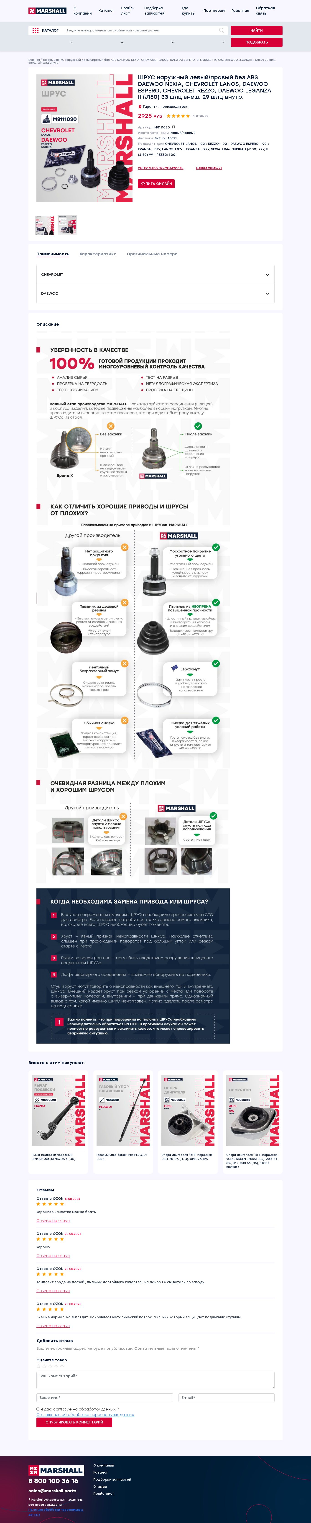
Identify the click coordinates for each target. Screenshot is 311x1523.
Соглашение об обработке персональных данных (85, 1415)
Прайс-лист (127, 10)
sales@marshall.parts (52, 1490)
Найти (256, 30)
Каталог (106, 11)
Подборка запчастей (154, 10)
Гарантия (240, 11)
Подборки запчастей (112, 1479)
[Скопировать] (173, 126)
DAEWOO (50, 293)
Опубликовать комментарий (74, 1422)
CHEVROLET (52, 274)
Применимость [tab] (52, 253)
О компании (83, 10)
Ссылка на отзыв (53, 1220)
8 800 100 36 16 (53, 1481)
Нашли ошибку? (209, 168)
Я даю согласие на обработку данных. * (80, 1409)
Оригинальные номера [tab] (152, 253)
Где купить (188, 10)
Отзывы (100, 1486)
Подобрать (257, 42)
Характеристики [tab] (98, 253)
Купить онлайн (156, 184)
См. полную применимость (161, 168)
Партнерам (214, 11)
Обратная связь (265, 10)
